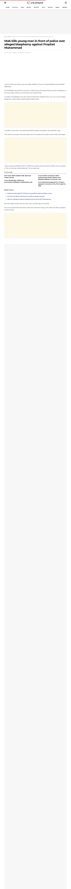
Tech (43, 7)
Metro (29, 7)
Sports (36, 7)
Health (50, 7)
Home (7, 7)
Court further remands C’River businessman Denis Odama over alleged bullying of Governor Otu (49, 177)
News (57, 7)
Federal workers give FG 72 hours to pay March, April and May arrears (29, 193)
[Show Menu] (5, 2)
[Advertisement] (35, 22)
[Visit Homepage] (35, 2)
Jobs (22, 7)
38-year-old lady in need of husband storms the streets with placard (29, 199)
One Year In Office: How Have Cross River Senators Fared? (26, 196)
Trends (64, 7)
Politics (15, 7)
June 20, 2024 (8, 52)
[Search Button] (66, 2)
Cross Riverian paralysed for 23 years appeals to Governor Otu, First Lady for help (52, 184)
